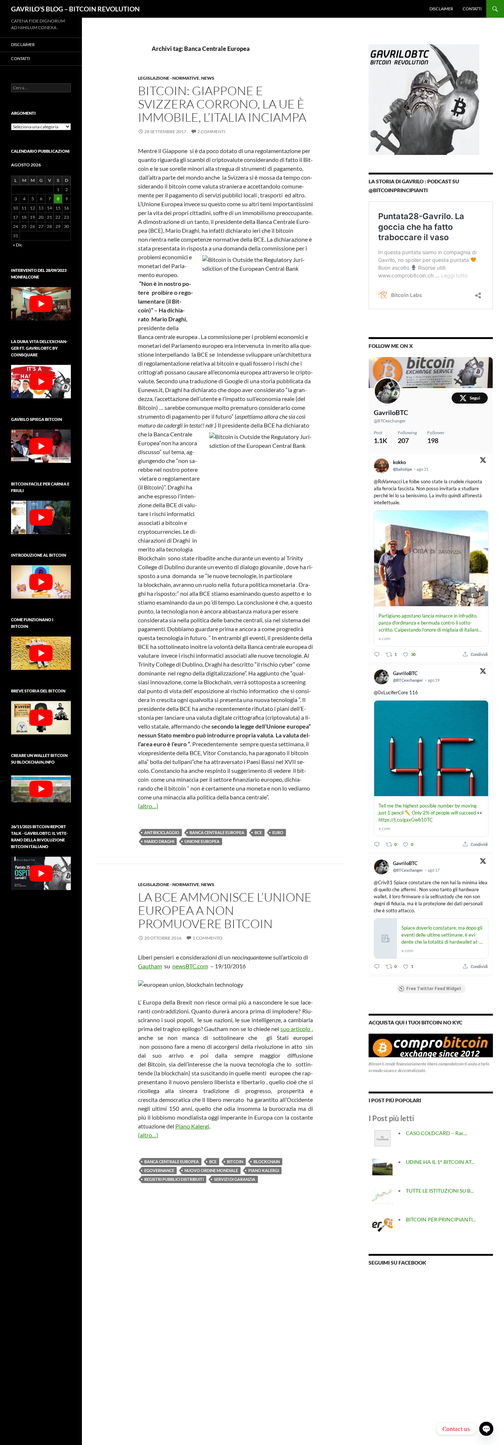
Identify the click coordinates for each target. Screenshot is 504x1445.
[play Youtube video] (41, 304)
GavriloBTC (391, 412)
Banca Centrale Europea (217, 832)
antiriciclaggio (161, 832)
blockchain (266, 1161)
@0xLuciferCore (391, 692)
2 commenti (211, 131)
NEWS (207, 78)
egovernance (159, 1170)
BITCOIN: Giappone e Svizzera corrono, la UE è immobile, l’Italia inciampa (222, 104)
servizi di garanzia (234, 1179)
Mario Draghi (159, 841)
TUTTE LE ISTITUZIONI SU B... (440, 1191)
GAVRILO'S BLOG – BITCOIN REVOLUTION (75, 9)
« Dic (18, 245)
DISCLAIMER (441, 8)
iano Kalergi (194, 1126)
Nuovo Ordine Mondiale (211, 1170)
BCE (258, 832)
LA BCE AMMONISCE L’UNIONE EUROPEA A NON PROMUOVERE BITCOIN (225, 910)
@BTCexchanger (390, 421)
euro (277, 832)
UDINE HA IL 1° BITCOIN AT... (440, 1162)
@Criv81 (383, 882)
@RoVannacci (388, 481)
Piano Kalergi (263, 1170)
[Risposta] (377, 654)
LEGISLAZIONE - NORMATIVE (168, 78)
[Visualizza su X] (483, 461)
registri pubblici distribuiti (174, 1179)
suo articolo (296, 1028)
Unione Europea (202, 841)
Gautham (150, 965)
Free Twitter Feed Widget (433, 988)
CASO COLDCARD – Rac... (436, 1133)
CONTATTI (472, 8)
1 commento (207, 938)
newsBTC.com (190, 965)
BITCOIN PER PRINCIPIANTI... (441, 1219)
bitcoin (235, 1161)
